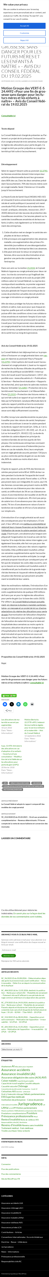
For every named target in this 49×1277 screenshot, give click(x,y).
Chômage (23, 1086)
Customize (24, 33)
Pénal (36, 1117)
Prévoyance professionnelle (17, 1116)
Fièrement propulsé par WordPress (13, 1274)
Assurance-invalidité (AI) (18, 1074)
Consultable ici (8, 115)
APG (5, 783)
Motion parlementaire (13, 789)
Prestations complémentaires (13, 1113)
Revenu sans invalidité (32, 1125)
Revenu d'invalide (11, 1125)
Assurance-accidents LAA (12, 1203)
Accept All (24, 26)
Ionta (17, 81)
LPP (14, 1108)
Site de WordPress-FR (10, 1179)
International (6, 1105)
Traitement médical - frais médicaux (17, 1128)
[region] (24, 23)
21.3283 (23, 387)
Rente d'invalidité (10, 1119)
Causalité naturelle (9, 1086)
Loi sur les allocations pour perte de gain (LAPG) (23, 786)
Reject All (24, 40)
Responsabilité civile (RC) (10, 1122)
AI (13, 1066)
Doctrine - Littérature (23, 1091)
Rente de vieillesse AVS (30, 1120)
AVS (44, 1077)
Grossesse (37, 783)
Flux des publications (10, 1169)
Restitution (23, 1122)
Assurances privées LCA (11, 1227)
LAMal (4, 1107)
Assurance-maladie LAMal (12, 1218)
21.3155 (31, 268)
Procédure (32, 1113)
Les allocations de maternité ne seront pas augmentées (10, 722)
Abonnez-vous (8, 956)
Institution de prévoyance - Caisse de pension (22, 1099)
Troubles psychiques (9, 1131)
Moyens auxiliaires (7, 1111)
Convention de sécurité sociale (11, 1089)
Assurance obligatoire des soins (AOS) (21, 1077)
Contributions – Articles (11, 1232)
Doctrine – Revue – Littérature (14, 1242)
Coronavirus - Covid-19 (29, 1089)
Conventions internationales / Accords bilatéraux (22, 1237)
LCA (10, 1108)
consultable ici (37, 682)
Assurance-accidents (15, 1070)
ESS (3, 1096)
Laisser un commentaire (32, 81)
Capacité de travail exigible (12, 1083)
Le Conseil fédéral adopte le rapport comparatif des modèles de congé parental (23, 804)
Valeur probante (23, 1131)
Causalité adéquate (32, 1083)
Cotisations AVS (8, 1091)
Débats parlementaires (20, 783)
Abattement (6, 1066)
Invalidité (14, 1105)
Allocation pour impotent (24, 1067)
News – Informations (10, 1252)
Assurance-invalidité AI (11, 1213)
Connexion (6, 1164)
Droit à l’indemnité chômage (12, 1094)
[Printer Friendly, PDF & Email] (9, 695)
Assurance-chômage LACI (12, 1208)
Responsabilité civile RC (11, 1261)
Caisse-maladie (9, 1080)
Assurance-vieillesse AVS (11, 1222)
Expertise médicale (15, 1096)
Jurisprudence (30, 1103)
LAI (44, 1105)
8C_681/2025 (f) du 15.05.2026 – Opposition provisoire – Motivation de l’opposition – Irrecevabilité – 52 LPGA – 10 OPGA (24, 1029)
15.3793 (43, 170)
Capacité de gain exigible (25, 1081)
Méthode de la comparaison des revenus (28, 1111)
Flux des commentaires (11, 1174)
